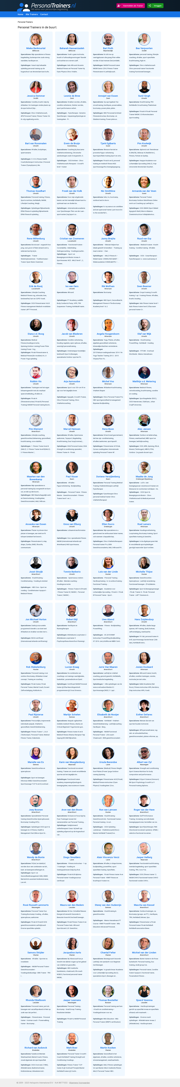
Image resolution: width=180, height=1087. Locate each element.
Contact (44, 14)
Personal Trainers (25, 22)
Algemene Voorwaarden (79, 1083)
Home (20, 14)
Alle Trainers (32, 14)
